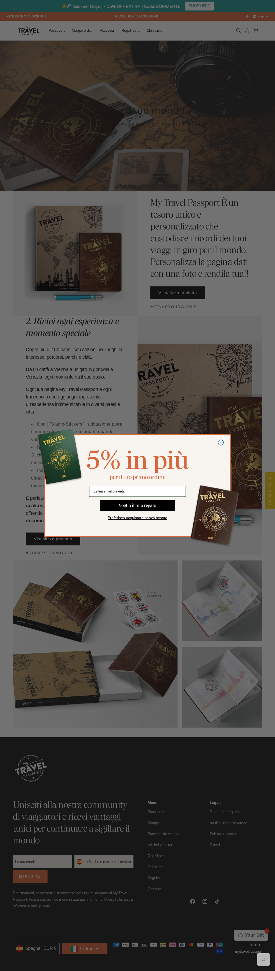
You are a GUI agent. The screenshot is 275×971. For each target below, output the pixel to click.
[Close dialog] (220, 442)
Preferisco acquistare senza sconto (137, 518)
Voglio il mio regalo (137, 505)
